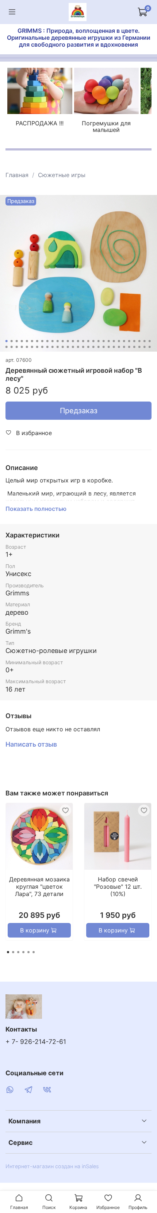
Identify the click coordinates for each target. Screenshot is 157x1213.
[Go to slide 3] (17, 341)
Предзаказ (78, 410)
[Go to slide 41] (63, 347)
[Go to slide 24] (124, 341)
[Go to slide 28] (144, 341)
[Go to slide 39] (52, 347)
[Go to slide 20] (104, 341)
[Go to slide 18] (93, 341)
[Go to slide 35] (32, 347)
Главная (16, 175)
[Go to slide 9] (47, 341)
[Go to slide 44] (78, 347)
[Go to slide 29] (150, 341)
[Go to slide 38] (47, 347)
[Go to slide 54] (129, 347)
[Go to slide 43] (73, 347)
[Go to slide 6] (32, 341)
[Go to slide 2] (12, 341)
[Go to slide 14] (73, 341)
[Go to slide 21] (109, 341)
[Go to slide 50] (109, 347)
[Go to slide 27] (139, 341)
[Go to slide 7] (37, 341)
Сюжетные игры (61, 175)
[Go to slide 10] (52, 341)
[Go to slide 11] (58, 341)
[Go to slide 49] (104, 347)
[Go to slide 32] (17, 347)
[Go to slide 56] (139, 347)
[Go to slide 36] (37, 347)
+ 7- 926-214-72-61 (35, 1041)
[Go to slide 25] (129, 341)
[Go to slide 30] (6, 347)
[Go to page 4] (23, 952)
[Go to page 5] (28, 952)
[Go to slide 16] (83, 341)
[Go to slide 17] (88, 341)
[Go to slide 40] (58, 347)
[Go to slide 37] (42, 347)
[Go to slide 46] (88, 347)
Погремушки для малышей (106, 126)
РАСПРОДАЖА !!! (40, 123)
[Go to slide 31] (12, 347)
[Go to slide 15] (78, 341)
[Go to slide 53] (124, 347)
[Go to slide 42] (68, 347)
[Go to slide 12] (63, 341)
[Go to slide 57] (144, 347)
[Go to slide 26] (134, 341)
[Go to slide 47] (93, 347)
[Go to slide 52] (119, 347)
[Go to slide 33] (22, 347)
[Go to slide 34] (27, 347)
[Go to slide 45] (83, 347)
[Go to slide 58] (150, 347)
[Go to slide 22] (114, 341)
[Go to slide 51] (114, 347)
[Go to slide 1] (6, 341)
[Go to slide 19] (98, 341)
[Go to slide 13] (68, 341)
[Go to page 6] (33, 952)
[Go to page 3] (18, 952)
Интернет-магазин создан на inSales (52, 1166)
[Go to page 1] (8, 952)
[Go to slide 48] (98, 347)
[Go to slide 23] (119, 341)
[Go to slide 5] (27, 341)
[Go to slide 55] (134, 347)
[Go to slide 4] (22, 341)
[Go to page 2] (13, 952)
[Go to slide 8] (42, 341)
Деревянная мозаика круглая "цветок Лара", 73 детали (39, 886)
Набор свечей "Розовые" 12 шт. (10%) (118, 886)
